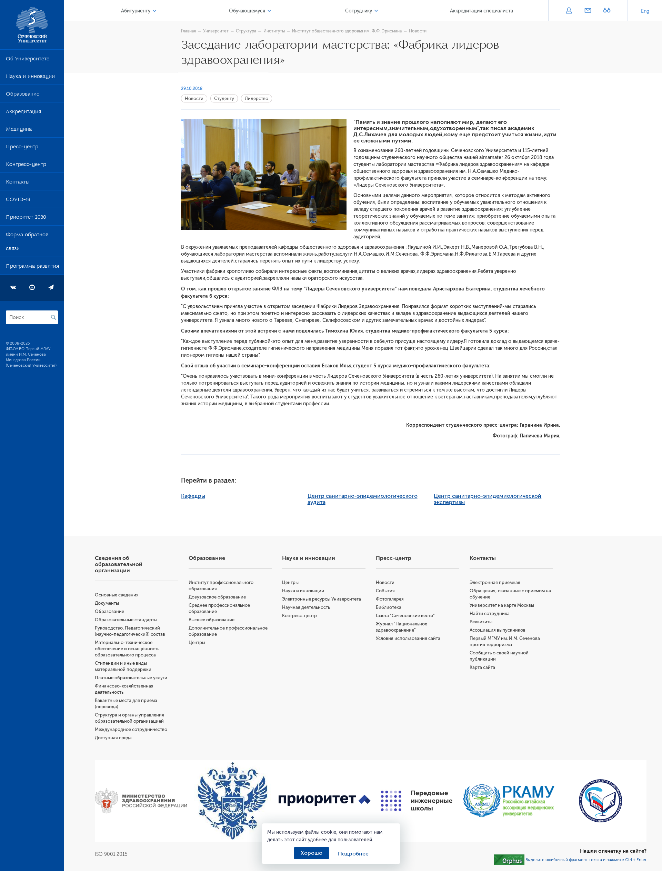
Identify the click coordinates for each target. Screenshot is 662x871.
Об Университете (27, 60)
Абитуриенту (135, 10)
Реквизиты (481, 621)
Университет (216, 31)
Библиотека (388, 607)
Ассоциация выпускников (497, 630)
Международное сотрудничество (131, 729)
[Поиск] (53, 317)
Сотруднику (358, 10)
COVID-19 (18, 201)
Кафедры (193, 496)
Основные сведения (117, 594)
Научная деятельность (306, 607)
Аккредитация (23, 113)
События (385, 590)
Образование (22, 95)
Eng (645, 11)
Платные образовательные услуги (131, 677)
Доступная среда (113, 737)
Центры (197, 642)
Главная (188, 31)
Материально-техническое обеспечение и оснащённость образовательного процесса (127, 648)
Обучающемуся (247, 10)
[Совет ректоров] (600, 800)
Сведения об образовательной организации (118, 564)
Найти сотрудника (490, 613)
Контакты (17, 183)
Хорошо (311, 853)
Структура (246, 31)
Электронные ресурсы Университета (321, 599)
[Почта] (587, 11)
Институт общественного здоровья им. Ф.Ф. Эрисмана (347, 31)
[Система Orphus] (509, 859)
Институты (274, 31)
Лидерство (256, 98)
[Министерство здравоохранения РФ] (141, 801)
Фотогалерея (390, 599)
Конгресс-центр (26, 165)
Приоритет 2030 (26, 218)
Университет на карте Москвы (502, 605)
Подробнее (353, 854)
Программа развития (32, 267)
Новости (418, 31)
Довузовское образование (217, 597)
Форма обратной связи (27, 243)
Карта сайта (482, 667)
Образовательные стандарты (126, 619)
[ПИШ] (417, 800)
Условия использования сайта (408, 638)
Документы (107, 603)
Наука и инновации (30, 77)
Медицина (19, 130)
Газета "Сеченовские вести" (405, 615)
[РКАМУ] (509, 801)
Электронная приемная (495, 582)
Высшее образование (211, 619)
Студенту (224, 98)
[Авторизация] (569, 11)
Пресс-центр (22, 148)
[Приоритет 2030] (325, 801)
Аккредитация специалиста (481, 10)
